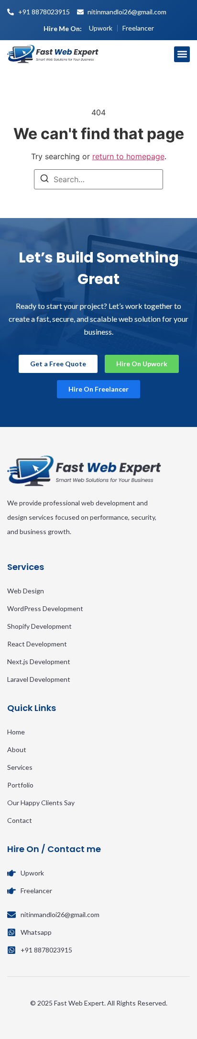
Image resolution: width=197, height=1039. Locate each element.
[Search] (44, 180)
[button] (182, 54)
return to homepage (128, 156)
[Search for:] (98, 179)
